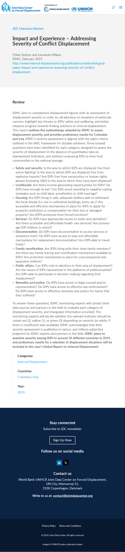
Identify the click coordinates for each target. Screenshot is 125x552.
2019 (21, 392)
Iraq (35, 377)
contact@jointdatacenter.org (73, 496)
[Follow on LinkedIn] (59, 462)
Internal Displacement (32, 362)
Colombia (24, 377)
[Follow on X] (65, 462)
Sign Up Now (62, 440)
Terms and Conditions (70, 526)
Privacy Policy (49, 526)
